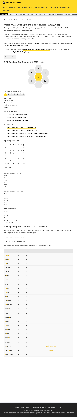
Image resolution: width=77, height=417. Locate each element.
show (13, 57)
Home (6, 19)
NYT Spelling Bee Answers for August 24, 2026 (22, 130)
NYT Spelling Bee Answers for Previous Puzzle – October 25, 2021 (28, 133)
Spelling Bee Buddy (23, 28)
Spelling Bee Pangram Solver (46, 14)
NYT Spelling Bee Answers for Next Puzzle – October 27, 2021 (27, 136)
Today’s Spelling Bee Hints (63, 14)
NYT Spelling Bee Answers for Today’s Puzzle (21, 127)
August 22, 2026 (21, 114)
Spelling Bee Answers (15, 19)
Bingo (6, 107)
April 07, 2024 (21, 117)
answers (37, 43)
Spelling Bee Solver (32, 14)
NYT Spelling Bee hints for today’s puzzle (36, 49)
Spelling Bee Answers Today (17, 14)
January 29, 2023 (22, 120)
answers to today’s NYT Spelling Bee (16, 52)
